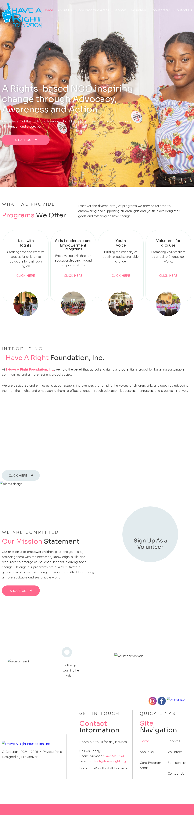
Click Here (25, 275)
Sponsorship (160, 10)
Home (48, 10)
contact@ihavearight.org (107, 761)
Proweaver (29, 757)
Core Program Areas (92, 10)
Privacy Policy (53, 752)
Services (120, 10)
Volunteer (138, 10)
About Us (64, 10)
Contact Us (183, 10)
